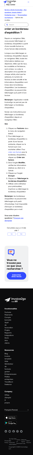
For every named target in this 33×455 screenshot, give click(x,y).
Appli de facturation (8, 325)
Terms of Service (18, 441)
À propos (7, 401)
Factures (8, 312)
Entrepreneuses (8, 374)
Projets (7, 330)
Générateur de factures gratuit (8, 367)
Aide (6, 361)
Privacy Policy (7, 441)
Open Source (28, 441)
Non (21, 234)
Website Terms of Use (23, 441)
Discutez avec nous (16, 276)
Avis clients (7, 341)
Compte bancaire (8, 318)
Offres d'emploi (8, 396)
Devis (7, 338)
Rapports (8, 333)
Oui (11, 234)
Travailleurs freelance (8, 383)
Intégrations (8, 335)
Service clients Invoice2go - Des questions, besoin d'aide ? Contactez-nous (16, 12)
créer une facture (14, 152)
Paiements (8, 315)
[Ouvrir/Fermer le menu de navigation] (28, 2)
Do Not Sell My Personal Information (12, 441)
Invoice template (8, 357)
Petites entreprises (8, 378)
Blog (6, 354)
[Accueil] (9, 1)
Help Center (10, 5)
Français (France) (11, 410)
